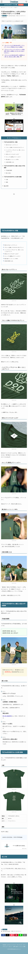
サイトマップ (19, 944)
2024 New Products (12, 15)
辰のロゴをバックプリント (12, 144)
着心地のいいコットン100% (12, 159)
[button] (3, 935)
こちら (21, 4)
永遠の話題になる (10, 162)
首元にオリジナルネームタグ (12, 154)
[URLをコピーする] (25, 935)
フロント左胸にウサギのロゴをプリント (15, 147)
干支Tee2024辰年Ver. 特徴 (10, 142)
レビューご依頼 (22, 946)
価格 (7, 182)
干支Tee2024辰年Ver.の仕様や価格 (13, 176)
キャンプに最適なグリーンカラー (13, 157)
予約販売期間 (9, 170)
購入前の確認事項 (7, 716)
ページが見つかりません (19, 845)
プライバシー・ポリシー (7, 946)
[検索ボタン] (26, 1)
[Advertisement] (14, 209)
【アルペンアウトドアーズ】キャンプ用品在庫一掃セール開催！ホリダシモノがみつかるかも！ (14, 51)
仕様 (7, 179)
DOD (15, 39)
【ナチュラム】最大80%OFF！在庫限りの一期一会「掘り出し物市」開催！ (14, 55)
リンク (24, 944)
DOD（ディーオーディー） (21, 15)
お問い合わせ (15, 946)
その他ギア (4, 15)
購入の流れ (8, 173)
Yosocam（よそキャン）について (9, 944)
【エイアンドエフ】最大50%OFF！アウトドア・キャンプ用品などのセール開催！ (14, 46)
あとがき (6, 186)
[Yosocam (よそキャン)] (14, 1)
